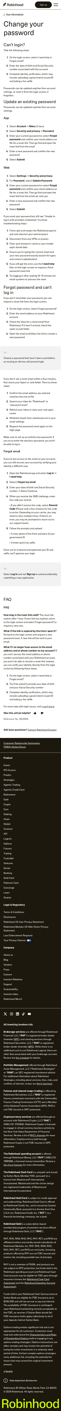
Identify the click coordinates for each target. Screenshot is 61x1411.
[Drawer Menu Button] (56, 5)
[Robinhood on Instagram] (11, 1014)
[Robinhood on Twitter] (5, 1015)
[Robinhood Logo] (13, 5)
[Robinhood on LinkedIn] (17, 1014)
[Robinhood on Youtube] (29, 1014)
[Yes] (35, 713)
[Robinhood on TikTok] (23, 1014)
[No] (42, 713)
